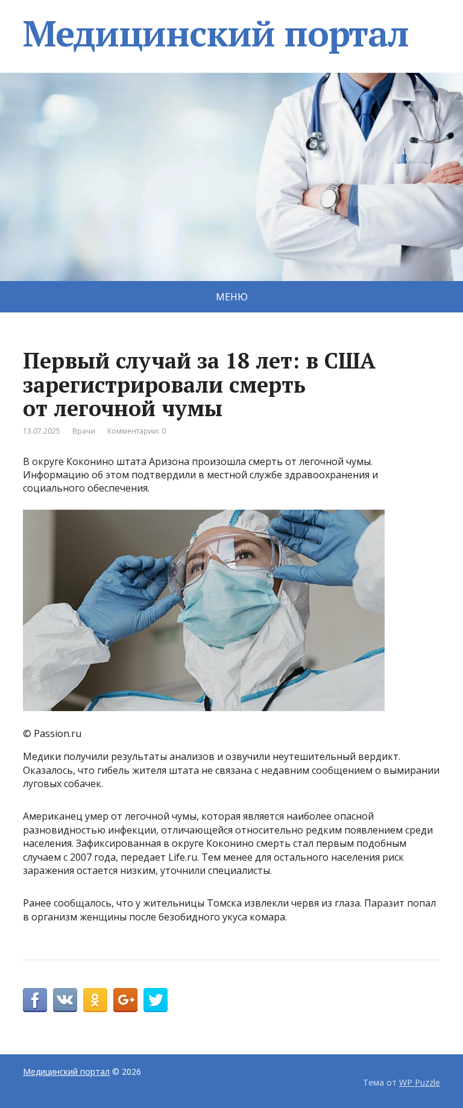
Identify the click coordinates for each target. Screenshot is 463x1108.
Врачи (83, 431)
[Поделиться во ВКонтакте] (65, 1000)
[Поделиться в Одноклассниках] (95, 1000)
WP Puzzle (419, 1082)
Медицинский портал (215, 33)
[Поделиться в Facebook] (35, 1000)
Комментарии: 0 (136, 431)
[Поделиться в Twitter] (155, 1000)
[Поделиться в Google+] (125, 1000)
